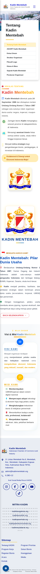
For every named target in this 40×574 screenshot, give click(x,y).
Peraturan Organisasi (15, 75)
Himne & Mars (12, 66)
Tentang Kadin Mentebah (16, 45)
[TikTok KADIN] (19, 493)
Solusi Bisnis (26, 549)
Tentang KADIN (8, 545)
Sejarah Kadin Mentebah (16, 71)
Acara (4, 557)
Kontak (4, 561)
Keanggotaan (26, 553)
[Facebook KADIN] (15, 486)
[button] (3, 508)
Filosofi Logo (12, 62)
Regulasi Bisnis (8, 553)
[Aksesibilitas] (6, 568)
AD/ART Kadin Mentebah (16, 49)
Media (23, 557)
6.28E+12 (9, 475)
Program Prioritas (28, 545)
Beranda (7, 571)
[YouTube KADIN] (31, 486)
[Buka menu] (34, 6)
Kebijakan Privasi (17, 571)
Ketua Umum (12, 53)
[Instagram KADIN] (6, 486)
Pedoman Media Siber (31, 571)
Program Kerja (8, 549)
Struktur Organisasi (14, 58)
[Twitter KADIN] (23, 486)
